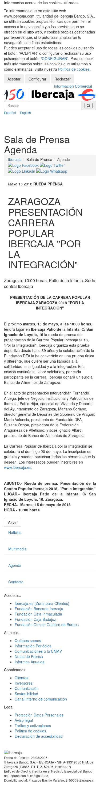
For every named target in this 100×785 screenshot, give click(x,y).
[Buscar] (89, 105)
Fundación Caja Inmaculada (38, 614)
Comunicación (27, 688)
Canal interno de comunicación (41, 699)
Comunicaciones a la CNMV (38, 651)
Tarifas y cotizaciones (33, 725)
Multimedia (17, 548)
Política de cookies (74, 69)
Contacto (15, 581)
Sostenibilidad (26, 693)
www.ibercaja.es (17, 467)
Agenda (14, 565)
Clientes (21, 677)
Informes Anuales (29, 661)
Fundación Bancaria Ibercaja (39, 608)
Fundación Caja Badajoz (35, 619)
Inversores (24, 683)
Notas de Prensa (29, 656)
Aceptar (14, 79)
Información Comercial (73, 86)
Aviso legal (24, 720)
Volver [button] (12, 522)
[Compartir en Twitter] (52, 164)
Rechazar (62, 79)
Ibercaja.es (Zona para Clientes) (42, 603)
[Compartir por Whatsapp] (51, 170)
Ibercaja (15, 159)
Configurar (37, 79)
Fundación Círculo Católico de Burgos (47, 624)
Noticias (15, 532)
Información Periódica (33, 645)
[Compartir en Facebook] (24, 164)
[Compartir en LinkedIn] (22, 170)
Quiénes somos (28, 640)
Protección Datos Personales (39, 715)
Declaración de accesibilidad (39, 736)
